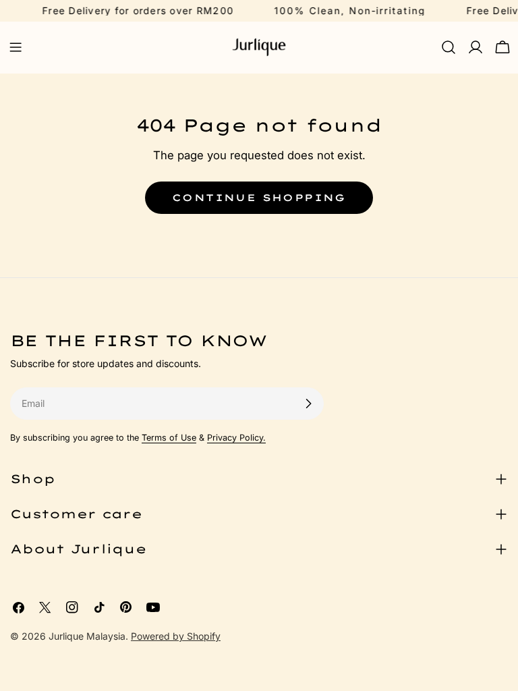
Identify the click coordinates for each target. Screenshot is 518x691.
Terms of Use (169, 438)
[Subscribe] (308, 403)
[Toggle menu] (15, 47)
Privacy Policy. (236, 438)
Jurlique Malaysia (87, 636)
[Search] (448, 47)
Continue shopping (259, 198)
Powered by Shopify (176, 636)
